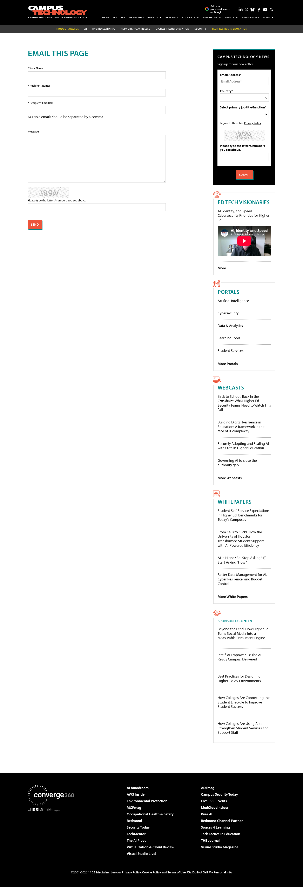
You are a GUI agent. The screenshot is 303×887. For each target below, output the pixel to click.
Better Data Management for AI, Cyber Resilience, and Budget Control (242, 579)
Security (201, 28)
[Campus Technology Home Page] (58, 12)
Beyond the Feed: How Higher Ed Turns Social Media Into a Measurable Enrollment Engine (243, 633)
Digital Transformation (172, 28)
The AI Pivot (136, 840)
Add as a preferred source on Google (220, 9)
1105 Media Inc (98, 872)
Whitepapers (234, 501)
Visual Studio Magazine (219, 847)
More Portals (228, 363)
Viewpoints (136, 17)
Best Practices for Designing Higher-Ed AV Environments (239, 678)
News (105, 17)
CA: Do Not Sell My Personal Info (209, 872)
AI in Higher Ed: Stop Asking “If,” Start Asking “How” (241, 560)
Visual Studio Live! (141, 853)
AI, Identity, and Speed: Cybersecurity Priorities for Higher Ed (243, 215)
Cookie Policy (151, 872)
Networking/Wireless (135, 28)
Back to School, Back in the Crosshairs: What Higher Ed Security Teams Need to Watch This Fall (244, 403)
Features (119, 17)
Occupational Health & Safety (150, 814)
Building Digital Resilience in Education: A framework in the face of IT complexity (241, 426)
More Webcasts (230, 477)
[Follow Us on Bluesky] (252, 10)
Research (172, 17)
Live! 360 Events (214, 801)
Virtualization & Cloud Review (150, 847)
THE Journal (210, 840)
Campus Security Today (219, 794)
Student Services (230, 350)
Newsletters (250, 17)
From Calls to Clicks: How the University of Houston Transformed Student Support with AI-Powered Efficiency (241, 539)
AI (85, 28)
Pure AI (206, 814)
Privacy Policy (252, 123)
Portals (228, 291)
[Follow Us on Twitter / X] (246, 9)
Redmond (134, 820)
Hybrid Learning (103, 28)
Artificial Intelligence (233, 300)
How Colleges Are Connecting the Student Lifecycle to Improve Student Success (244, 702)
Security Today (138, 827)
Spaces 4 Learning (215, 827)
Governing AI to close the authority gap (237, 462)
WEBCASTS (231, 387)
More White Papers (233, 596)
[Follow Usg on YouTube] (265, 10)
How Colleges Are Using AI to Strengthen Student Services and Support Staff (243, 728)
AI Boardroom (138, 787)
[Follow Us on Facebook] (259, 10)
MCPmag (134, 807)
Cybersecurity (228, 313)
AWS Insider (136, 794)
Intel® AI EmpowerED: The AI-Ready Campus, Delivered (240, 657)
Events (229, 17)
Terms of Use (177, 872)
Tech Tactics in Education (220, 833)
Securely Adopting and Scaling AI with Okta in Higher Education (243, 445)
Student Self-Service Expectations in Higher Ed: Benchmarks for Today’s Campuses (243, 515)
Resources (210, 17)
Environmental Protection (147, 801)
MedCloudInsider (214, 807)
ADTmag (207, 787)
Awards (152, 17)
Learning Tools (229, 338)
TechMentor (136, 833)
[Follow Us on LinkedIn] (240, 9)
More (266, 17)
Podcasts (188, 17)
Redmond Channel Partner (222, 820)
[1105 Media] (52, 832)
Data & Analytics (230, 325)
